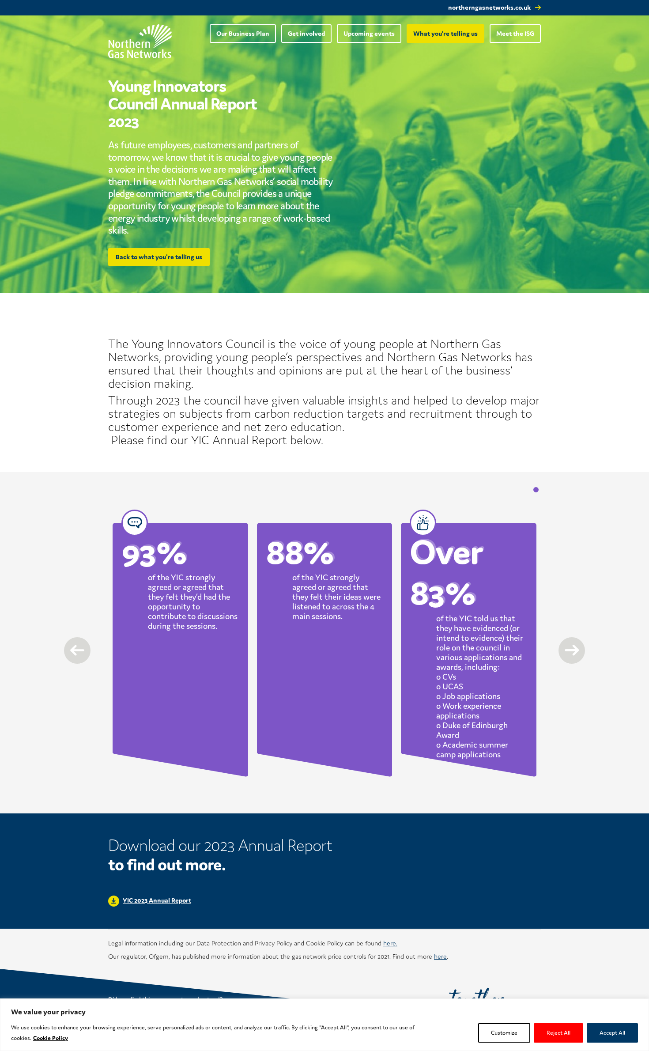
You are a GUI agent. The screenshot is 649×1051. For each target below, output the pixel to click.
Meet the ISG (515, 33)
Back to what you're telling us (159, 257)
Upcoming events (369, 33)
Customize (504, 1032)
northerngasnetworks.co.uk (489, 7)
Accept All (612, 1032)
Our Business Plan (242, 33)
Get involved (306, 33)
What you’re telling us (445, 33)
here (440, 956)
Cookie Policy (50, 1038)
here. (390, 943)
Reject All (558, 1032)
